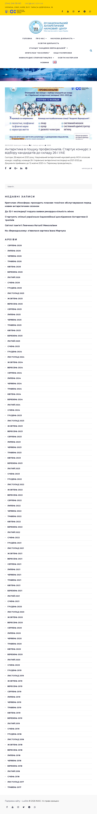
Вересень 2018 (14, 750)
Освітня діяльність (48, 43)
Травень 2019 (14, 707)
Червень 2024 (14, 383)
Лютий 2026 (13, 277)
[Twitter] (79, 11)
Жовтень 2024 (15, 362)
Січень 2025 (13, 346)
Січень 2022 (13, 537)
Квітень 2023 (14, 458)
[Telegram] (84, 11)
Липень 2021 (13, 569)
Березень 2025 (14, 336)
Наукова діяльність (62, 38)
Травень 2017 (14, 787)
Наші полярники (63, 53)
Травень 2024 (14, 389)
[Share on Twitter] (10, 168)
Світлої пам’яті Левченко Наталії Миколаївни (31, 225)
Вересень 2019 (14, 686)
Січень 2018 (13, 776)
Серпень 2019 (14, 691)
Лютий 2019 (13, 723)
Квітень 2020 (14, 649)
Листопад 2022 (15, 484)
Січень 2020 (13, 665)
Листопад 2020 (15, 612)
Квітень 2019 (13, 713)
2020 (72, 74)
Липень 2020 (14, 633)
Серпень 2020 (14, 628)
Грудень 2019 (14, 670)
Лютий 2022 (13, 532)
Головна (27, 38)
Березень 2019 (14, 718)
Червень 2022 (14, 511)
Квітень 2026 (14, 267)
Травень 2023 (14, 452)
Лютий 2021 (13, 596)
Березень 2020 (15, 654)
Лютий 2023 (13, 468)
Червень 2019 (14, 702)
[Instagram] (73, 11)
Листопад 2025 (15, 293)
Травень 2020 (14, 644)
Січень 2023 (13, 474)
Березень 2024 (15, 399)
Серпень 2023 (14, 437)
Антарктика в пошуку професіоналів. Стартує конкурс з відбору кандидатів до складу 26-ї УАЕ (48, 151)
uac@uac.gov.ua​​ (34, 3)
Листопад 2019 (15, 676)
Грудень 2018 (14, 734)
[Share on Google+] (15, 168)
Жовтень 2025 (15, 298)
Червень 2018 (14, 760)
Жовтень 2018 (14, 745)
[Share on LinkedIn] (21, 168)
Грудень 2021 (14, 543)
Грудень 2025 (14, 288)
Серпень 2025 (14, 309)
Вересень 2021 (14, 559)
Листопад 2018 (15, 739)
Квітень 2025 (14, 330)
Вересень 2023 (15, 431)
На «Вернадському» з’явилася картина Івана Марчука (35, 231)
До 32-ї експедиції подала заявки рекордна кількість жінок (39, 211)
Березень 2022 (14, 527)
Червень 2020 (14, 638)
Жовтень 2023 (15, 426)
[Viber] (90, 11)
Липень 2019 (13, 697)
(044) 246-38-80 (13, 3)
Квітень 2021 (13, 585)
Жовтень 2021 (14, 553)
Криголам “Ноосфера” (37, 53)
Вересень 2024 (15, 367)
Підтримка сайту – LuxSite (17, 801)
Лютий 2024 (13, 405)
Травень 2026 (14, 261)
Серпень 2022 (14, 500)
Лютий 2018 (13, 771)
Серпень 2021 (14, 564)
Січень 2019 (13, 729)
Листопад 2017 (15, 782)
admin (41, 145)
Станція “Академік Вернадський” (47, 48)
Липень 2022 (14, 506)
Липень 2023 (14, 442)
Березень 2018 (14, 766)
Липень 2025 (14, 314)
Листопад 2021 (15, 548)
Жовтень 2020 (15, 617)
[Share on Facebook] (5, 168)
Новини (44, 62)
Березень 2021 (14, 591)
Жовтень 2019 (14, 681)
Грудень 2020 (14, 606)
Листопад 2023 (15, 421)
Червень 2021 (14, 575)
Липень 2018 (13, 755)
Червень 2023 (14, 447)
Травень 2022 (14, 516)
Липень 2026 (14, 251)
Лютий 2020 (13, 660)
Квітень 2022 (14, 521)
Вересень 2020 (15, 622)
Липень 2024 (14, 378)
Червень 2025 (14, 320)
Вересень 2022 (15, 495)
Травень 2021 (14, 580)
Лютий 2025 (13, 341)
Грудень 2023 (14, 415)
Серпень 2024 (14, 373)
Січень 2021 (13, 601)
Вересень (82, 74)
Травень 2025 (14, 325)
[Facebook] (62, 11)
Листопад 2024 (15, 357)
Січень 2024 (13, 410)
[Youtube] (68, 11)
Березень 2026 (15, 272)
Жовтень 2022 (15, 490)
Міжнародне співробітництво (35, 58)
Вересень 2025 (15, 304)
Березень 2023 (14, 463)
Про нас (40, 38)
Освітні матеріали (68, 58)
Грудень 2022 (14, 479)
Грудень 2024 (14, 352)
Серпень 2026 (14, 245)
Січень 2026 (13, 282)
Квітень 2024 (14, 394)
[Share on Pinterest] (26, 168)
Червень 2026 (14, 256)
